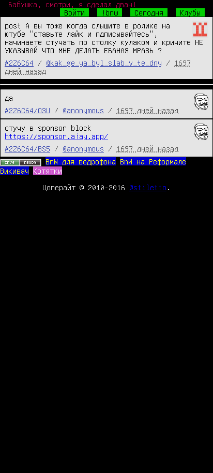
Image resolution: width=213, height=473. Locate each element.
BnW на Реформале (153, 161)
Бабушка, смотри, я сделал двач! (72, 4)
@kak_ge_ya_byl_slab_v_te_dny (104, 62)
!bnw (109, 12)
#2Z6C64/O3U (27, 110)
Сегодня (148, 12)
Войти (74, 12)
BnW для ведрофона (80, 161)
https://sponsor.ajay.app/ (56, 136)
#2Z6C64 (19, 62)
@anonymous (83, 110)
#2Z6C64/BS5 (27, 148)
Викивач (14, 170)
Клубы (190, 12)
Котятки (47, 170)
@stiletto (147, 187)
